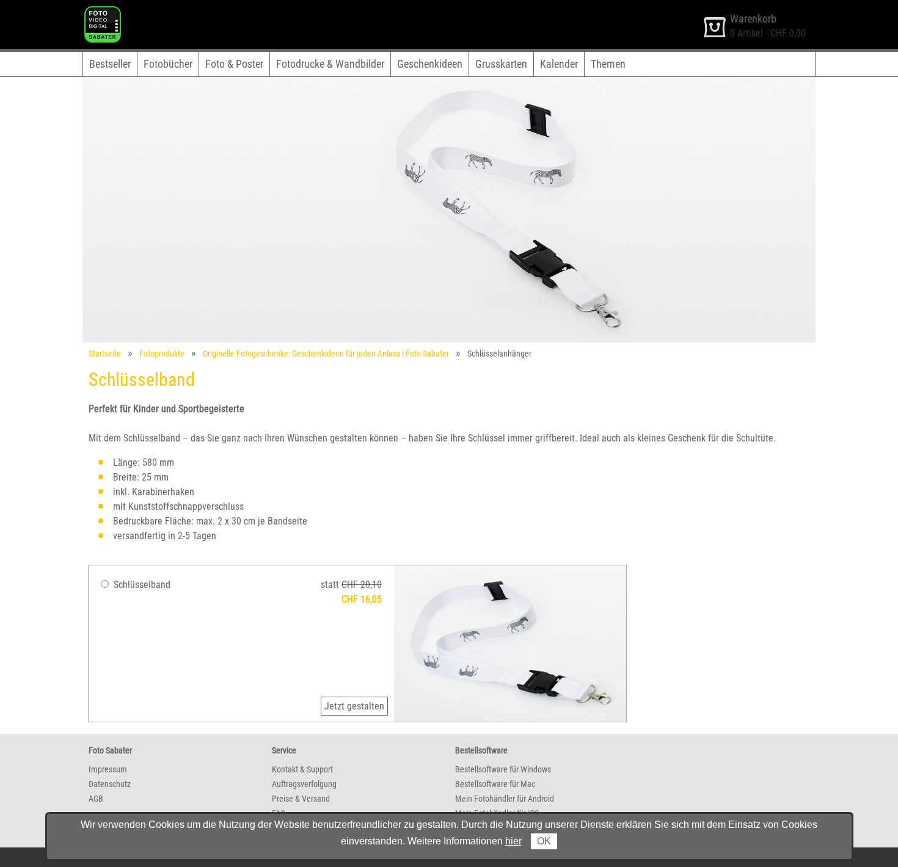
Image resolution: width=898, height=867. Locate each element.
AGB (96, 799)
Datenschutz (110, 784)
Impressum (108, 769)
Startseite (105, 353)
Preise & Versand (301, 799)
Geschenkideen (429, 63)
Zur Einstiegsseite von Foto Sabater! (153, 11)
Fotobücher (168, 63)
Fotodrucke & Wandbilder (330, 63)
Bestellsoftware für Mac (495, 784)
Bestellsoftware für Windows (503, 769)
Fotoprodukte (161, 353)
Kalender (559, 63)
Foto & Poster (234, 63)
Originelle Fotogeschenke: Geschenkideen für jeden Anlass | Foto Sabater (326, 353)
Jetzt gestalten (354, 706)
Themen (608, 63)
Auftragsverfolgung (304, 784)
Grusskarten (501, 63)
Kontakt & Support (302, 769)
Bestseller (110, 63)
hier (513, 841)
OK (544, 841)
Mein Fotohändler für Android (504, 799)
